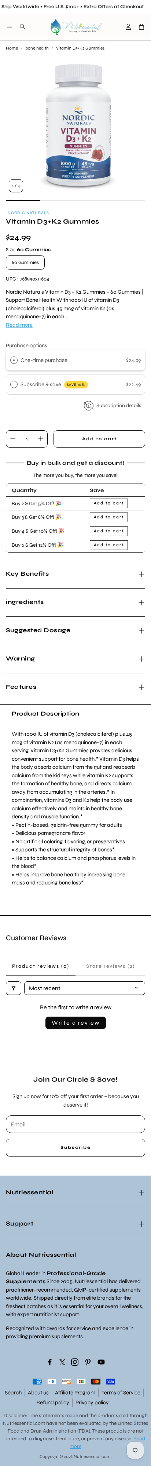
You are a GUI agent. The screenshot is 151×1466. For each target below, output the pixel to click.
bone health (37, 48)
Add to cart (109, 503)
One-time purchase (44, 360)
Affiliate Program (75, 1392)
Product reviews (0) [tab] (40, 966)
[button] (9, 27)
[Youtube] (101, 1362)
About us (38, 1392)
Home (12, 48)
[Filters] (13, 988)
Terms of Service (121, 1392)
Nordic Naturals (28, 212)
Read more (19, 325)
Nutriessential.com (24, 1423)
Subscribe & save (53, 384)
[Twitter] (62, 1362)
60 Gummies (25, 262)
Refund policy (52, 1402)
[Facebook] (50, 1362)
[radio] (14, 360)
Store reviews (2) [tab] (110, 966)
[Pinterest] (88, 1362)
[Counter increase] (40, 438)
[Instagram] (74, 1362)
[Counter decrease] (12, 438)
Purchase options (26, 345)
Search (13, 1392)
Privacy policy (92, 1402)
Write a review (76, 1022)
